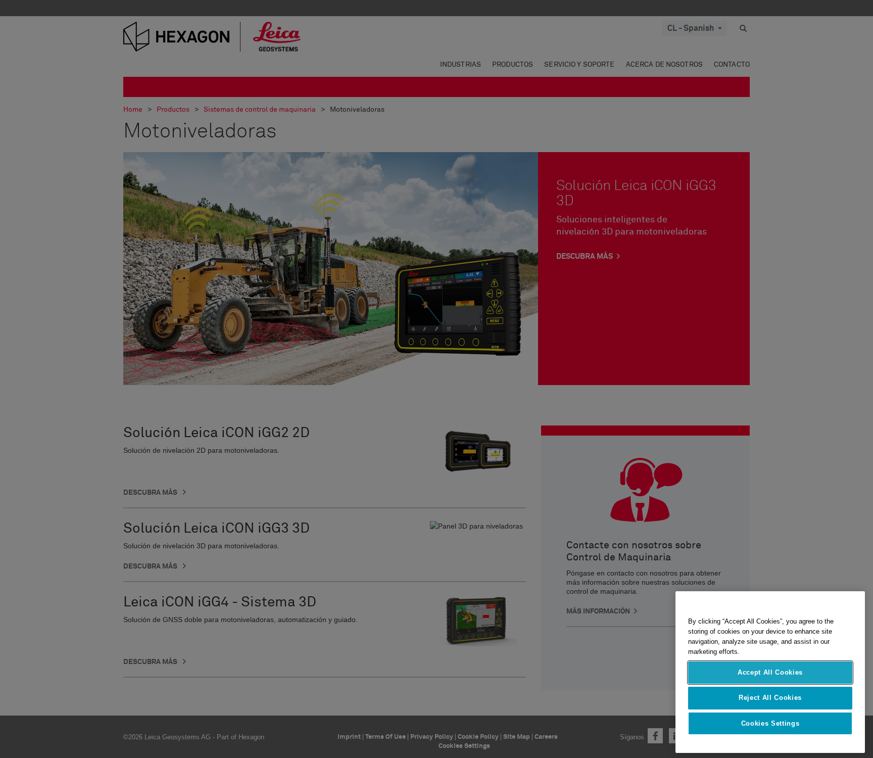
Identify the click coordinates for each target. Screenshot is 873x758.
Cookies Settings (770, 723)
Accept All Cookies (770, 672)
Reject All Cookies (770, 697)
